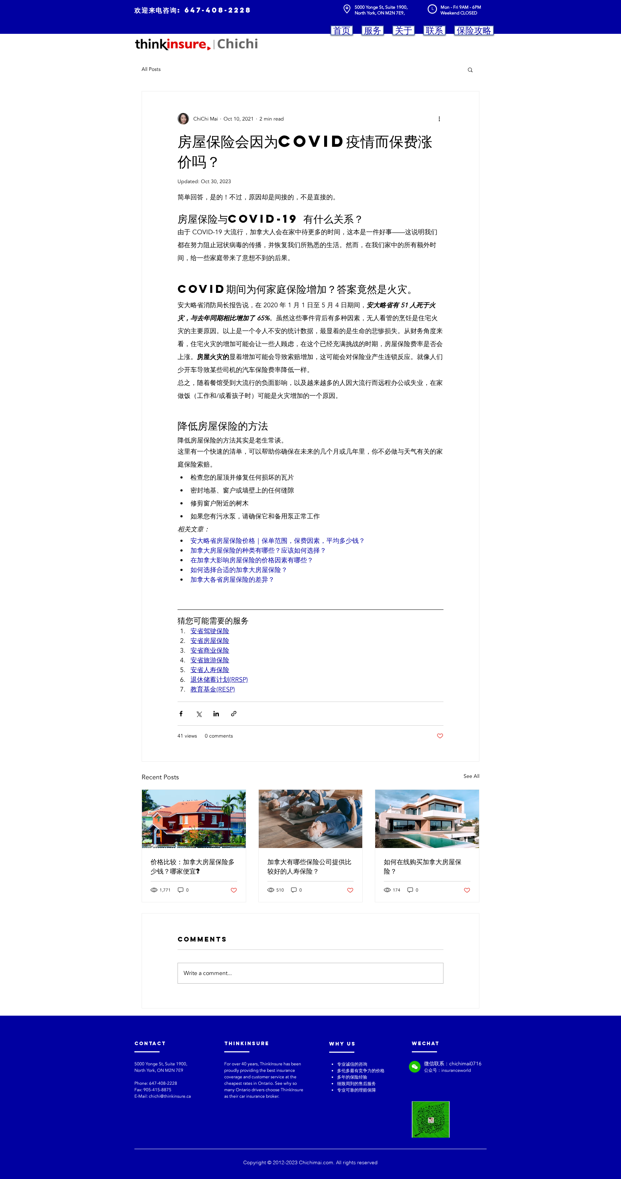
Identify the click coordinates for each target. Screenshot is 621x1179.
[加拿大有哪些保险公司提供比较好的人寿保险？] (311, 819)
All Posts (151, 69)
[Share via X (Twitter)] (198, 713)
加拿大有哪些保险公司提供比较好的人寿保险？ (309, 866)
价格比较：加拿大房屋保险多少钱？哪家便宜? (193, 866)
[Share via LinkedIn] (216, 713)
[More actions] (439, 118)
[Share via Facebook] (181, 713)
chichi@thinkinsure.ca (170, 1096)
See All (471, 776)
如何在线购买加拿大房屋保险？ (422, 866)
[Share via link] (233, 713)
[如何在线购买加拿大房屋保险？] (427, 819)
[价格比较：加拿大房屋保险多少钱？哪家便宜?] (194, 819)
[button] (470, 69)
